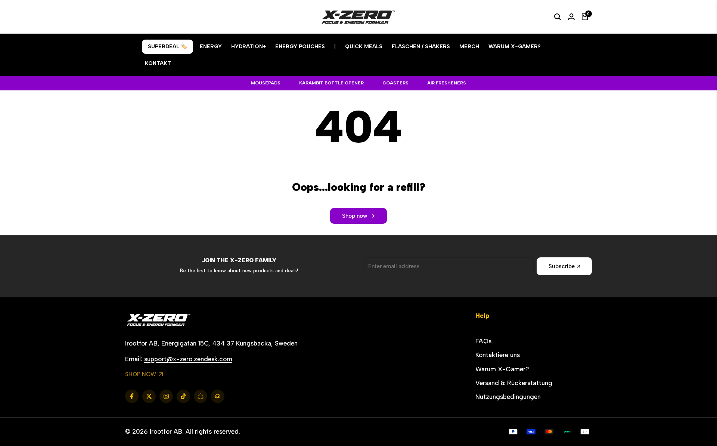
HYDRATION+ (248, 46)
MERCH (469, 46)
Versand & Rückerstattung (513, 383)
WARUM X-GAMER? (514, 46)
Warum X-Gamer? (502, 369)
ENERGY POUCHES (300, 46)
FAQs (483, 341)
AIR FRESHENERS (446, 83)
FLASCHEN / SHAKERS (421, 46)
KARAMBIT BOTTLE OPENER (331, 83)
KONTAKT (158, 63)
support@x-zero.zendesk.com (188, 359)
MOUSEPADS (265, 83)
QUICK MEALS (363, 46)
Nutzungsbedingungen (508, 396)
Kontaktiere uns (497, 355)
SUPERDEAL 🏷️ (167, 46)
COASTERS (395, 83)
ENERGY (211, 46)
